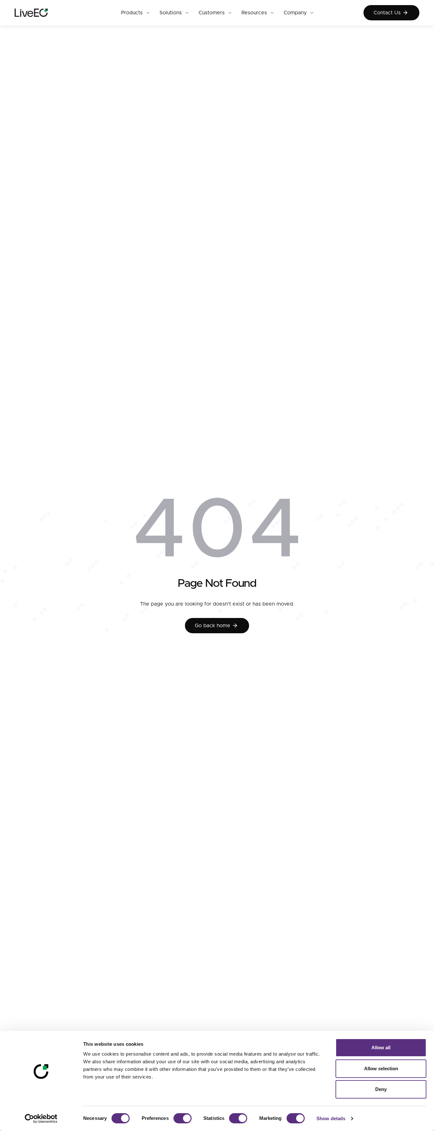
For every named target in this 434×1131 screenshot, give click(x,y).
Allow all (380, 1047)
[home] (43, 13)
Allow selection (381, 1068)
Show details (330, 1118)
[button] (135, 12)
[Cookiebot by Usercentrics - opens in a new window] (41, 1118)
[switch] (182, 1118)
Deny (381, 1089)
